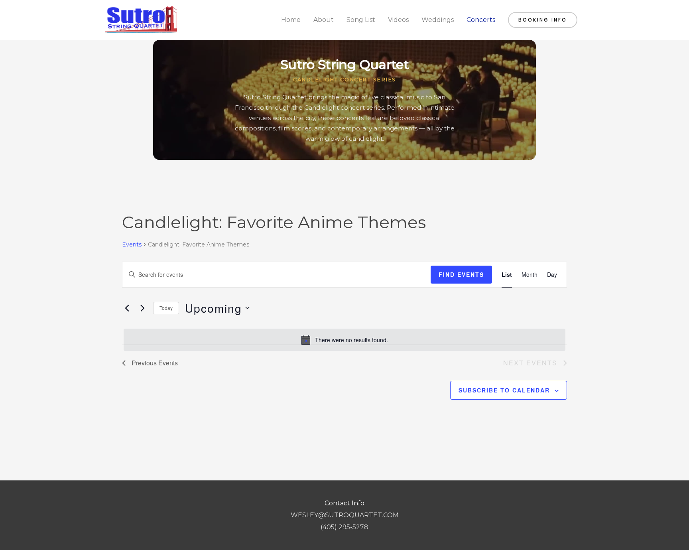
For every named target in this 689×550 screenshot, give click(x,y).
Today (166, 307)
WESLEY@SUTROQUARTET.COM (345, 515)
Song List (360, 20)
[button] (542, 20)
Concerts (481, 20)
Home (291, 20)
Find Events (461, 274)
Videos (398, 20)
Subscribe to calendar (504, 390)
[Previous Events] (127, 308)
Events (132, 244)
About (323, 20)
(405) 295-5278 (344, 527)
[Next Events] (142, 308)
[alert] (344, 340)
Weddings (437, 20)
